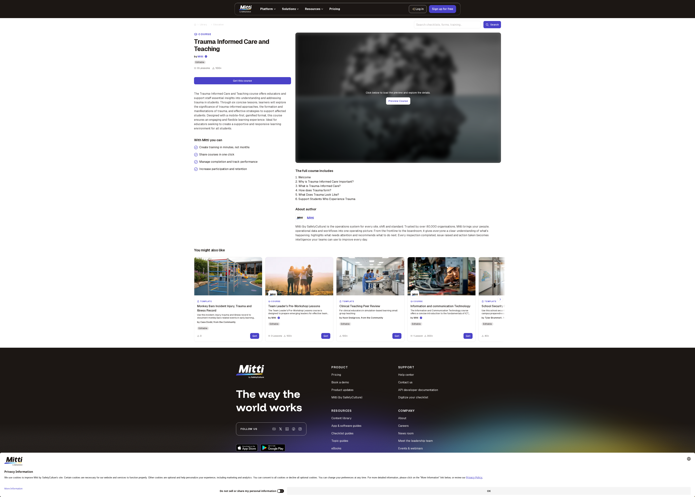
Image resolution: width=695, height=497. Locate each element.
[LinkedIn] (287, 429)
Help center (406, 375)
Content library (341, 418)
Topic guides (339, 441)
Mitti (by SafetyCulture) (346, 397)
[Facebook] (293, 429)
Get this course (242, 80)
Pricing (336, 375)
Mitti (200, 56)
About (402, 418)
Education (218, 24)
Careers (403, 426)
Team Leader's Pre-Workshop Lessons (294, 306)
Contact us (405, 382)
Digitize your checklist (413, 397)
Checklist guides (342, 433)
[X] (280, 429)
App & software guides (346, 426)
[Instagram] (300, 429)
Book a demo (340, 382)
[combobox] (447, 24)
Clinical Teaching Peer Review (359, 306)
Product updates (342, 390)
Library (203, 24)
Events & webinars (410, 448)
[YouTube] (274, 429)
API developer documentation (418, 390)
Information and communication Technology (440, 306)
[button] (228, 299)
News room (406, 433)
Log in (420, 9)
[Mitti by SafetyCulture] (245, 9)
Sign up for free (442, 9)
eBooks (336, 448)
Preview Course (398, 101)
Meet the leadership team (415, 441)
